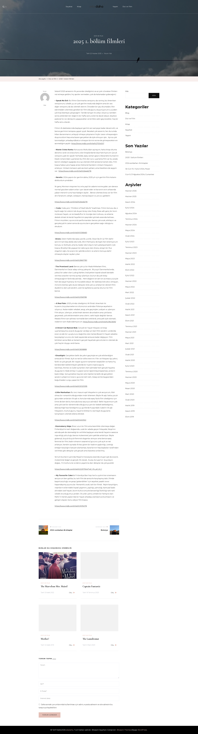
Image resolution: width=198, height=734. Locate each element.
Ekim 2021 (129, 321)
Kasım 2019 (130, 411)
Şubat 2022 (130, 298)
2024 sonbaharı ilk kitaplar (136, 163)
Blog (127, 113)
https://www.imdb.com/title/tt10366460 (71, 233)
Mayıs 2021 (129, 338)
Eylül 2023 (129, 242)
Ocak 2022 (129, 304)
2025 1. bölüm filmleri (134, 157)
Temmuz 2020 (131, 372)
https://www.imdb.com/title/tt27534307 (87, 144)
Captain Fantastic (91, 586)
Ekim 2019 (129, 417)
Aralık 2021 (129, 309)
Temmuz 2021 (131, 326)
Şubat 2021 (130, 349)
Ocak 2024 (129, 236)
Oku (70, 593)
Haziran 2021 (130, 332)
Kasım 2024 (130, 202)
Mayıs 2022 (130, 287)
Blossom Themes (124, 730)
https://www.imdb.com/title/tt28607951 (71, 260)
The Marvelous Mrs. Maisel (54, 586)
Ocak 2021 (129, 355)
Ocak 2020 (129, 400)
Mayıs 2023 (130, 259)
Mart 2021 (129, 343)
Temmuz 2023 (131, 247)
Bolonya (128, 152)
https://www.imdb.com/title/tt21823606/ (99, 322)
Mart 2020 (129, 394)
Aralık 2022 (130, 264)
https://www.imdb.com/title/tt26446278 (74, 171)
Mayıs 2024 (130, 230)
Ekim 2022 (129, 270)
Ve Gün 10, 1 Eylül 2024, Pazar (137, 169)
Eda (45, 105)
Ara (126, 91)
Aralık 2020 (130, 360)
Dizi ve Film (127, 7)
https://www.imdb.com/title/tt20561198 (71, 297)
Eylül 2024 (129, 208)
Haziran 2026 (130, 191)
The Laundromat (91, 638)
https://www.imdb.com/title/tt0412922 (70, 420)
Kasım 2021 (130, 315)
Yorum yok (108, 53)
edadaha (69, 730)
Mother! (45, 638)
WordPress (142, 730)
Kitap (79, 7)
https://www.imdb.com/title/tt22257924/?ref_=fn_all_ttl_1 (78, 469)
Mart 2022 (129, 292)
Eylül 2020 (129, 366)
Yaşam (115, 7)
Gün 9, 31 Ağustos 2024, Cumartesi (139, 174)
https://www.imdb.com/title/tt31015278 (71, 506)
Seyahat (69, 7)
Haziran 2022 (131, 281)
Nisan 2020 (130, 388)
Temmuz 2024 (131, 219)
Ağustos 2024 (131, 213)
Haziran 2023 (131, 253)
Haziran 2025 (130, 196)
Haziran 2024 (131, 225)
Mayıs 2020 (130, 383)
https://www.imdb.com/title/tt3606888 (71, 349)
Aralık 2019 (129, 405)
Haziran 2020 (131, 377)
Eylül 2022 (129, 276)
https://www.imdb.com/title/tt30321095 (71, 386)
